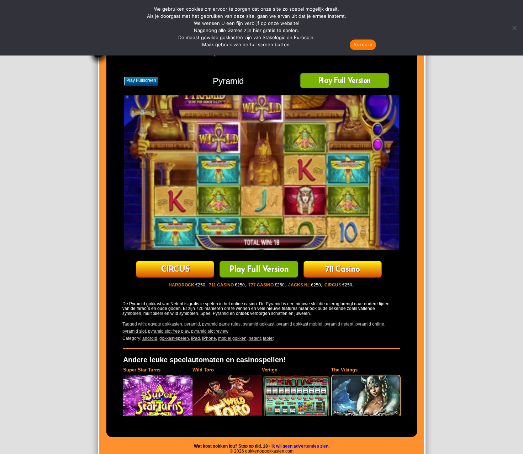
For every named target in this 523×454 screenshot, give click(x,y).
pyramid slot (134, 331)
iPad (195, 338)
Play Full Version (344, 81)
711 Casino (342, 270)
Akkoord (363, 44)
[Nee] (514, 27)
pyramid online (369, 324)
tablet (268, 338)
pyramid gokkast (258, 324)
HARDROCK (181, 285)
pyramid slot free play (168, 331)
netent (255, 338)
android (149, 338)
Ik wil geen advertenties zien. (300, 446)
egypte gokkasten (165, 324)
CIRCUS (175, 270)
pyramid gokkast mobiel (299, 324)
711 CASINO (221, 285)
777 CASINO (261, 285)
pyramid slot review (209, 331)
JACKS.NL (299, 285)
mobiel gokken (232, 338)
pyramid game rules (221, 324)
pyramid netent (338, 324)
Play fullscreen (141, 80)
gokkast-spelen (174, 338)
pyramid (192, 324)
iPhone (209, 338)
